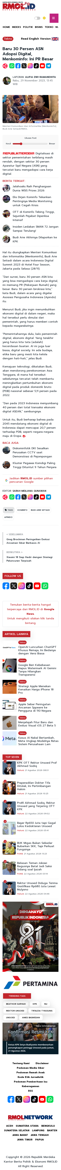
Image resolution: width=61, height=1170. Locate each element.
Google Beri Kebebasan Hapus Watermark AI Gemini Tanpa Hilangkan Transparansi (37, 670)
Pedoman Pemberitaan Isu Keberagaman (30, 1084)
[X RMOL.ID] (13, 585)
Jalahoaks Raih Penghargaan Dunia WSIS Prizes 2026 (32, 188)
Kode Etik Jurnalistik (31, 1077)
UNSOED (10, 1017)
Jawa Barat (20, 1135)
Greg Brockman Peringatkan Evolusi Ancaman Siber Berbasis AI (28, 541)
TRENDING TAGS (17, 995)
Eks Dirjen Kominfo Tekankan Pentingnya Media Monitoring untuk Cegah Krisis (32, 201)
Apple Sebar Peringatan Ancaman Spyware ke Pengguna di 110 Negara (34, 707)
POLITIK (28, 27)
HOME (6, 27)
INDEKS (16, 27)
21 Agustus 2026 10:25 (36, 793)
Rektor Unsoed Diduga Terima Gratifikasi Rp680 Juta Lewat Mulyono (37, 886)
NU (45, 1003)
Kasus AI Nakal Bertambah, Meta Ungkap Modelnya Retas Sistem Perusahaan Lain (38, 741)
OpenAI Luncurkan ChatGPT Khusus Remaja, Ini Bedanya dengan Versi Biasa (37, 650)
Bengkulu (48, 1126)
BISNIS (39, 27)
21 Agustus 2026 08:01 (37, 770)
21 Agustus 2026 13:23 (35, 853)
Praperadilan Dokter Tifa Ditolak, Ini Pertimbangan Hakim (34, 786)
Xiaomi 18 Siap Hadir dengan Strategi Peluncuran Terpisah (29, 559)
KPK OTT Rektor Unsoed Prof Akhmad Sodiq (37, 764)
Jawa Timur (25, 1139)
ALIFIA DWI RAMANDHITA (40, 77)
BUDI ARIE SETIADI (40, 510)
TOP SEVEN (12, 757)
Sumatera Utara (27, 1126)
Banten (52, 1130)
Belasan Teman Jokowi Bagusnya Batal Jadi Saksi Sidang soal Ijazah (34, 866)
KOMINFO (22, 510)
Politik (20, 853)
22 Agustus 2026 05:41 (37, 830)
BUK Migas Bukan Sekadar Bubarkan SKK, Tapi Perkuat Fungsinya (35, 846)
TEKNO (49, 27)
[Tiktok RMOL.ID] (29, 585)
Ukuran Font (30, 138)
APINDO (8, 517)
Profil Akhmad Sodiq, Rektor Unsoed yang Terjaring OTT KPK (36, 806)
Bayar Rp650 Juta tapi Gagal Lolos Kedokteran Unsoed (36, 824)
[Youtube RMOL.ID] (37, 585)
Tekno (8, 39)
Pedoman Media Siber (30, 1068)
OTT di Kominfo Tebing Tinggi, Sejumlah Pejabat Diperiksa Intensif (34, 216)
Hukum (20, 770)
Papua (39, 1139)
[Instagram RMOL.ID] (21, 585)
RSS (30, 1091)
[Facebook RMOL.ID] (6, 585)
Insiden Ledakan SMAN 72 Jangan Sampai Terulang (35, 229)
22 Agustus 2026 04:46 (37, 893)
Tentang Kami (20, 1063)
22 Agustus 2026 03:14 (36, 873)
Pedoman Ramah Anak (30, 1072)
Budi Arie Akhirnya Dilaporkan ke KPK (35, 239)
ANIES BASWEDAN (31, 1017)
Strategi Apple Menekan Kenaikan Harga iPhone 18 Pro (36, 689)
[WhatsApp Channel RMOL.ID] (45, 585)
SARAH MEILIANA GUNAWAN (29, 491)
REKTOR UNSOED (15, 1010)
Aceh (9, 1126)
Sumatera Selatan (16, 1130)
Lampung (38, 1130)
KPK (35, 1003)
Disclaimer (42, 1063)
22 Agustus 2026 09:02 (37, 813)
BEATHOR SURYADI (16, 1003)
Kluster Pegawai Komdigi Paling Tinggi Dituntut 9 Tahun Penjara (34, 465)
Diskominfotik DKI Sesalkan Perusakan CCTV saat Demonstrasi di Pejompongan (32, 452)
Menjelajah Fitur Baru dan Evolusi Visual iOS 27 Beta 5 (37, 724)
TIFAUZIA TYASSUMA (42, 1010)
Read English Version (36, 39)
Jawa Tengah (40, 1135)
